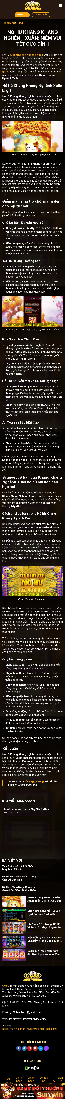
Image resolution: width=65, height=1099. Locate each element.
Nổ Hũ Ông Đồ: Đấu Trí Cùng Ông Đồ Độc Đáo (19, 878)
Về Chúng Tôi (8, 1083)
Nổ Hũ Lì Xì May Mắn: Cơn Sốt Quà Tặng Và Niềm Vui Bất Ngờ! (43, 952)
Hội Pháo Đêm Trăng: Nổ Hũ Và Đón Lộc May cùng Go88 (44, 926)
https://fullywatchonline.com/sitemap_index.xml (29, 1028)
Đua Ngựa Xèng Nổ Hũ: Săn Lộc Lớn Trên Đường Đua (43, 912)
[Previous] (4, 825)
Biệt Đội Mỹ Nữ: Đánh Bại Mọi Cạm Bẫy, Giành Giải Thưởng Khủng (44, 939)
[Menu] (61, 5)
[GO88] (32, 5)
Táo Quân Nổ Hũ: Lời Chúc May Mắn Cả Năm (26, 809)
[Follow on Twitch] (46, 1048)
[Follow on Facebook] (18, 1048)
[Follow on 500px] (40, 1048)
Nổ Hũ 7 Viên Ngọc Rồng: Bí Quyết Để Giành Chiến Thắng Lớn (19, 888)
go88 (5, 71)
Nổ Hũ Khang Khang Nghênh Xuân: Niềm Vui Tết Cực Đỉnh (44, 899)
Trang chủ (8, 22)
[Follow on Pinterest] (29, 1048)
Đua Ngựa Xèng (34, 781)
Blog (20, 22)
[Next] (60, 825)
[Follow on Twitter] (24, 1048)
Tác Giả (53, 1082)
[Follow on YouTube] (35, 1048)
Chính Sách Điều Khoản (31, 1082)
